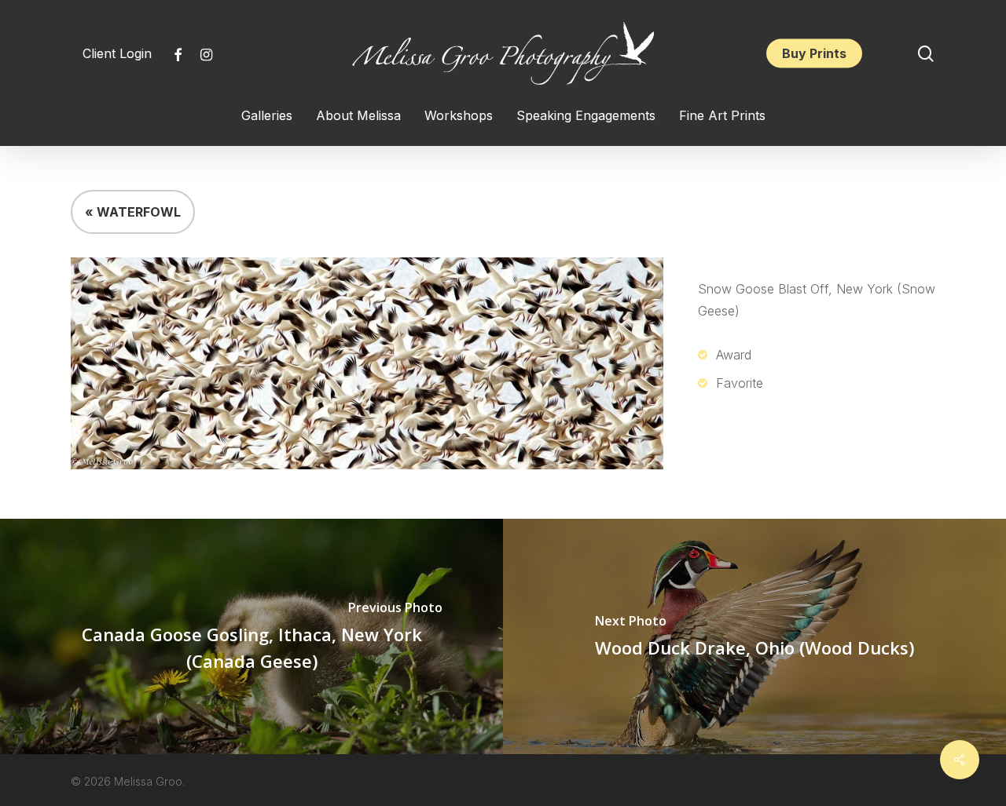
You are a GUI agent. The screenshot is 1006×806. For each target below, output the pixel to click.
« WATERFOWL (133, 212)
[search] (925, 54)
